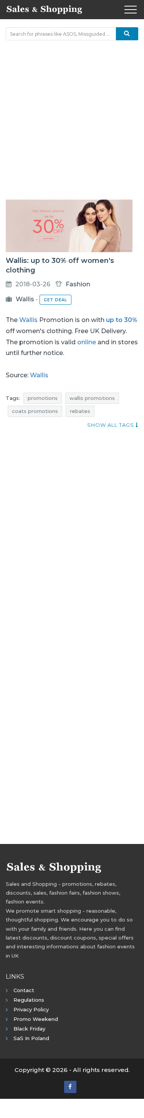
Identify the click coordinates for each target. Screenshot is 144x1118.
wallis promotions (92, 398)
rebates (80, 411)
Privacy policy (31, 1009)
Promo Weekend (35, 1019)
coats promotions (35, 411)
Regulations (28, 1000)
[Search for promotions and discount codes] (127, 33)
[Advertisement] (72, 120)
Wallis (25, 299)
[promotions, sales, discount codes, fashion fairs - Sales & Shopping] (44, 9)
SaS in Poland (31, 1038)
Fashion (78, 284)
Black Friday (29, 1029)
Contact (23, 990)
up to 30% (121, 320)
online (86, 342)
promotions (43, 398)
